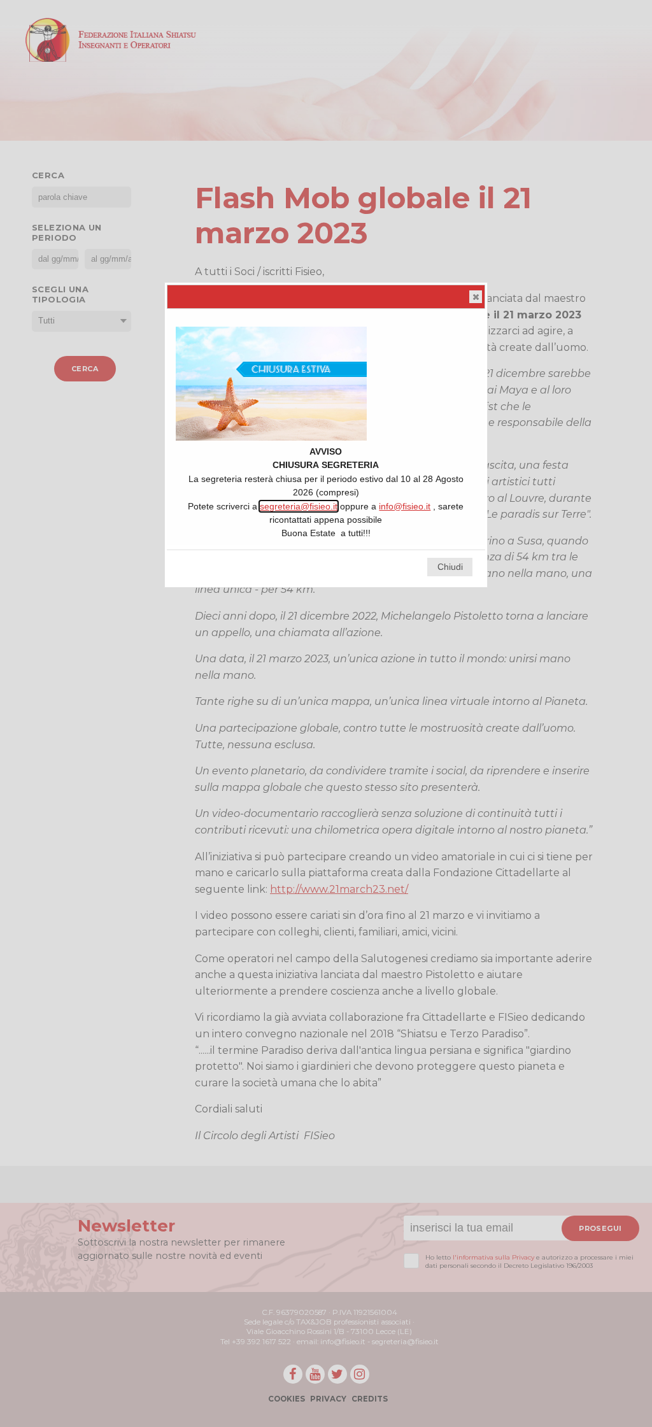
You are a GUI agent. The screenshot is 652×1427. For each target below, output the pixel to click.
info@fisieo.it (404, 506)
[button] (475, 296)
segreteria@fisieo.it (298, 506)
